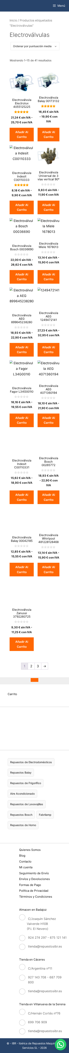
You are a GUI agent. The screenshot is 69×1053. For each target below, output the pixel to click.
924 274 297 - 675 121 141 (47, 937)
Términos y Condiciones (35, 896)
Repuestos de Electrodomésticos (31, 762)
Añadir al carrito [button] (21, 134)
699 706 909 (37, 1022)
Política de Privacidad (33, 890)
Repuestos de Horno (23, 825)
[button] (60, 1044)
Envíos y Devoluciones (34, 879)
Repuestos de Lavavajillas (26, 804)
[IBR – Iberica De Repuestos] (7, 6)
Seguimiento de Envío (34, 873)
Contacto (25, 861)
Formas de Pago (30, 885)
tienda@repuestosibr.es (45, 946)
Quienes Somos (30, 850)
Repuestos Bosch (21, 814)
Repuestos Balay (20, 772)
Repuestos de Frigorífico (25, 783)
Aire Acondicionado (22, 793)
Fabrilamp (45, 814)
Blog (22, 855)
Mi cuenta (25, 867)
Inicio (13, 20)
